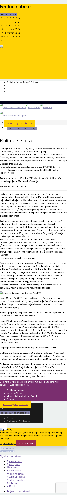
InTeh (26, 385)
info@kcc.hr (12, 91)
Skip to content (7, 448)
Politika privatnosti (15, 390)
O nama (10, 97)
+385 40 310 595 (14, 85)
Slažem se (26, 443)
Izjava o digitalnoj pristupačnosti (22, 396)
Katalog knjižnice (19, 123)
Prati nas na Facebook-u (18, 100)
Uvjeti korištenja (14, 393)
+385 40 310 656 (14, 88)
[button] (7, 451)
